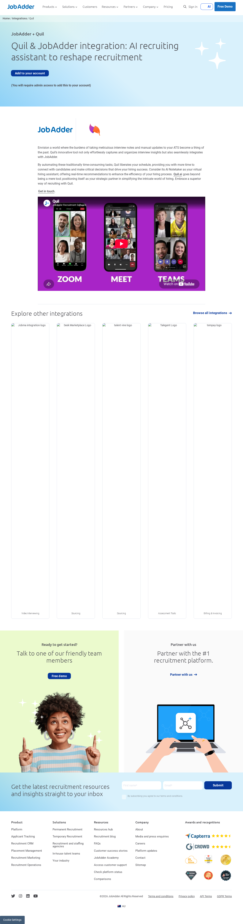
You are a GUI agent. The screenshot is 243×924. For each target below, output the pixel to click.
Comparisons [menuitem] (102, 879)
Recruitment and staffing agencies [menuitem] (68, 845)
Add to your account (30, 73)
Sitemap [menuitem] (140, 865)
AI (209, 6)
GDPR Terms (224, 896)
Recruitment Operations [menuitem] (26, 865)
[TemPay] (213, 471)
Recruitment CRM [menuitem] (22, 843)
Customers (90, 6)
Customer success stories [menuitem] (111, 850)
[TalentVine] (121, 471)
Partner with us (181, 674)
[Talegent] (167, 471)
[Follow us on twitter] (13, 896)
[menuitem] (121, 906)
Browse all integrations (210, 313)
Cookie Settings (12, 919)
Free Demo (225, 6)
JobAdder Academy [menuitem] (106, 857)
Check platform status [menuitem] (108, 872)
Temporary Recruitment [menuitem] (67, 836)
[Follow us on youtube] (35, 896)
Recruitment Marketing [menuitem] (25, 857)
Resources (109, 6)
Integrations (19, 18)
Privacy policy (187, 896)
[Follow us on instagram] (20, 896)
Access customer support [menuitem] (110, 865)
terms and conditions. (171, 796)
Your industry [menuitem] (61, 860)
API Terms (206, 896)
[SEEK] (76, 471)
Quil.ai (178, 174)
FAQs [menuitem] (97, 843)
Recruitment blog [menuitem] (105, 836)
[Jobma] (30, 471)
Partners (129, 6)
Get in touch (46, 191)
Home (6, 18)
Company (149, 6)
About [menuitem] (139, 829)
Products (48, 6)
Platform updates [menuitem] (146, 850)
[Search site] (185, 7)
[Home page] (20, 6)
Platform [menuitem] (16, 829)
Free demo (59, 676)
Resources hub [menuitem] (103, 829)
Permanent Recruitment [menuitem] (67, 829)
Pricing (168, 6)
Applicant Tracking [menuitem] (23, 836)
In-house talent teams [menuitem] (66, 853)
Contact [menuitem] (140, 857)
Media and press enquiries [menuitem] (152, 836)
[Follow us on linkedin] (28, 896)
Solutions (68, 6)
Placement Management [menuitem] (26, 850)
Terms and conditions (160, 896)
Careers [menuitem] (140, 843)
